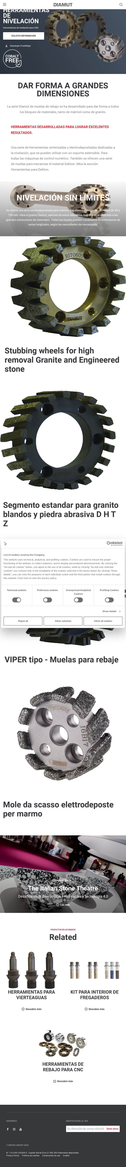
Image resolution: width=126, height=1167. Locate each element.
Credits (66, 1156)
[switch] (47, 599)
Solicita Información (23, 36)
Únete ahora (112, 1129)
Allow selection (63, 621)
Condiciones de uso (51, 1156)
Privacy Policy (12, 1156)
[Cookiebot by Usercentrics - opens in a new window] (109, 543)
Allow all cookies (103, 621)
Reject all (23, 621)
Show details (109, 611)
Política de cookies (30, 1156)
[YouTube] (20, 1129)
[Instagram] (14, 1129)
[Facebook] (8, 1129)
